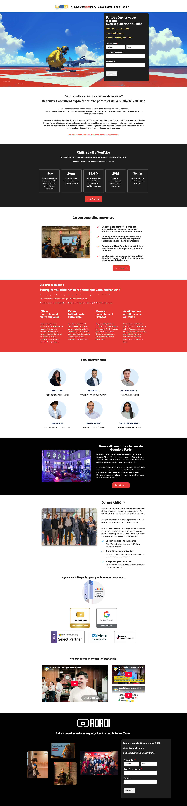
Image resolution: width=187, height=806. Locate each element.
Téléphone (110, 61)
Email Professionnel (115, 52)
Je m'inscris (112, 74)
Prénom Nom (112, 44)
